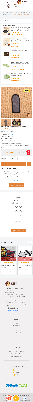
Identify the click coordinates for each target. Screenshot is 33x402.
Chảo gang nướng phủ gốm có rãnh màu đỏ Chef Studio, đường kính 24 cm (20, 40)
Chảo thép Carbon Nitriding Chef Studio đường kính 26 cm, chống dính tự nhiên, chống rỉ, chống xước (20, 30)
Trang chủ (5, 12)
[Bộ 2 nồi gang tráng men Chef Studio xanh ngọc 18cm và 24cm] (6, 65)
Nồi (16, 330)
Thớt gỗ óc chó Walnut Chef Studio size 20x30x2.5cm (19, 51)
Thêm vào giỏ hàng (9, 164)
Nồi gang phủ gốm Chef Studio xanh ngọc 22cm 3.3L (20, 74)
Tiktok (17, 374)
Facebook (17, 370)
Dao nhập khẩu (16, 325)
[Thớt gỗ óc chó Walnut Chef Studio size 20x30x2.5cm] (6, 54)
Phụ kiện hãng (25, 12)
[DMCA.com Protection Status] (23, 385)
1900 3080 (12, 310)
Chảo (16, 328)
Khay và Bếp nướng (16, 333)
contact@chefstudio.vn (17, 300)
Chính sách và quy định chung (16, 351)
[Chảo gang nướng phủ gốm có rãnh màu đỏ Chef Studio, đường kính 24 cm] (6, 42)
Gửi (23, 230)
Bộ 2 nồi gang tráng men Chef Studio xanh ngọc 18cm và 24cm (20, 62)
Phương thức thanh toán (24, 395)
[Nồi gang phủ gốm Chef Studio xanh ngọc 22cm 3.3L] (6, 77)
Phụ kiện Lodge (7, 14)
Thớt (16, 323)
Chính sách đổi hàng (16, 356)
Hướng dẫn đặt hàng (16, 354)
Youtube (17, 372)
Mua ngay (22, 164)
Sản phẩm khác (14, 12)
